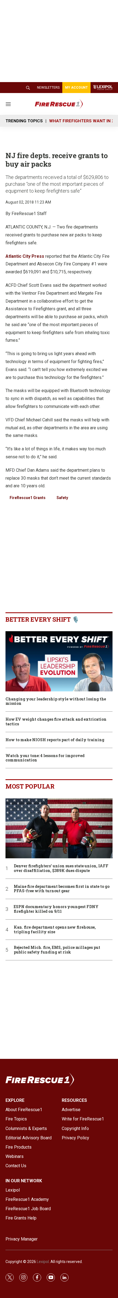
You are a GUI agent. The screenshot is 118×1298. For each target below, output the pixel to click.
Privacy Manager (21, 1239)
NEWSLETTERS (48, 87)
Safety (62, 498)
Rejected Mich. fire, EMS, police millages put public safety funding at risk (57, 950)
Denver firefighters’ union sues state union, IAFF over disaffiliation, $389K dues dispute (61, 868)
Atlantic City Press (24, 256)
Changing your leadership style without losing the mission (55, 701)
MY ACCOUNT (76, 87)
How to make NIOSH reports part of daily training (54, 740)
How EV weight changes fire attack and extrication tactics (55, 721)
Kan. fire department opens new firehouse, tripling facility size (55, 929)
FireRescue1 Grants (28, 498)
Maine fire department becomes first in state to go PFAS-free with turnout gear (61, 889)
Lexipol (43, 1261)
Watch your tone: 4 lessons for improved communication (45, 758)
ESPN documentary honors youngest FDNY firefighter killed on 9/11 (56, 909)
